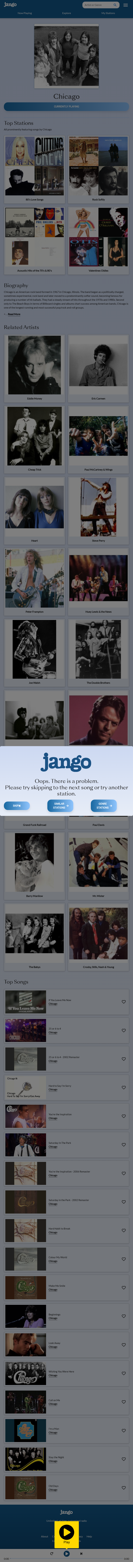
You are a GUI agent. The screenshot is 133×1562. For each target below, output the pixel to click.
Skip (15, 805)
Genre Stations (103, 805)
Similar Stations (59, 805)
